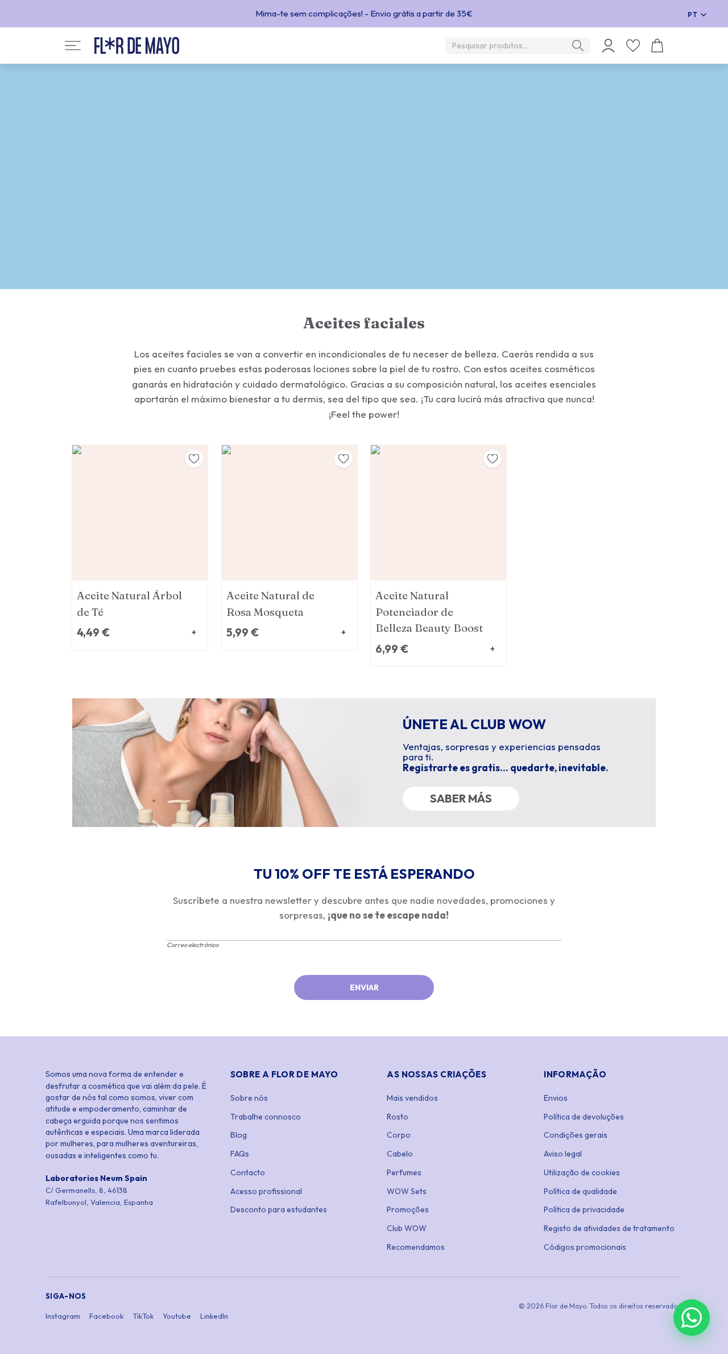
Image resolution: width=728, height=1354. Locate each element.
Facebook (106, 1315)
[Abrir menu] (73, 45)
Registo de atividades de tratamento (609, 1228)
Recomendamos (416, 1247)
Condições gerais (575, 1135)
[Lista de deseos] (633, 45)
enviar (364, 987)
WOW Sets (407, 1191)
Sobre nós (249, 1098)
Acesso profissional (266, 1191)
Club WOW (407, 1228)
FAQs (239, 1154)
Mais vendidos (412, 1098)
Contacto (247, 1172)
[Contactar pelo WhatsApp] (691, 1317)
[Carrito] (657, 45)
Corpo (399, 1135)
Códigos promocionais (585, 1247)
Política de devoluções (584, 1117)
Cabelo (400, 1154)
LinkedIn (214, 1315)
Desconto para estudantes (278, 1209)
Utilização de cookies (582, 1172)
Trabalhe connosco (265, 1117)
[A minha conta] (608, 45)
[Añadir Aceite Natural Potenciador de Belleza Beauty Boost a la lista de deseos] (492, 459)
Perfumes (404, 1172)
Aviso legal (563, 1154)
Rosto (397, 1117)
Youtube (177, 1315)
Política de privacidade (584, 1209)
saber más (461, 798)
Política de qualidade (580, 1191)
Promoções (408, 1209)
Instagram (63, 1315)
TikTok (143, 1315)
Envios (556, 1098)
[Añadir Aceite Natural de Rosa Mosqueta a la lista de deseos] (343, 459)
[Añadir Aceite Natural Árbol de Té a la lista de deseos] (194, 459)
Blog (238, 1135)
